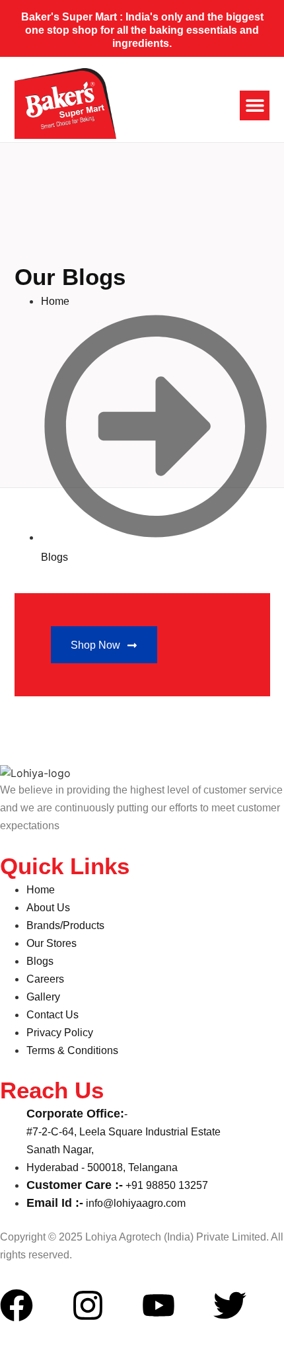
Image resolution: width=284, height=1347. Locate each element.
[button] (254, 105)
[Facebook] (16, 1305)
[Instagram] (87, 1305)
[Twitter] (229, 1305)
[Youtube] (158, 1305)
